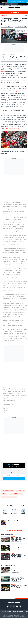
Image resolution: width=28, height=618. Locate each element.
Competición (8, 9)
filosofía (18, 92)
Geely (4, 5)
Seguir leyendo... (10, 523)
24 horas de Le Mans (8, 490)
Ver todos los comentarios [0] (14, 530)
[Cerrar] (26, 29)
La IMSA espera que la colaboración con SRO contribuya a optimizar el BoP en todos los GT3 (14, 57)
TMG (4, 493)
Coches (14, 9)
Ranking (26, 611)
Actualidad (3, 9)
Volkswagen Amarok (10, 5)
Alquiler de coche (22, 5)
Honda (17, 5)
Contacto (5, 615)
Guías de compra (20, 9)
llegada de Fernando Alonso (11, 128)
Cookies (15, 615)
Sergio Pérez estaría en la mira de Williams (10, 59)
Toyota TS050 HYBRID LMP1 (9, 497)
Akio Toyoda (21, 490)
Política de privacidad (20, 615)
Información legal (10, 615)
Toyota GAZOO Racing (16, 493)
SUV (1, 5)
